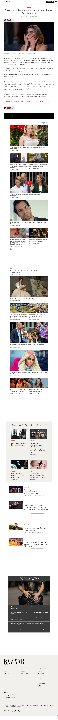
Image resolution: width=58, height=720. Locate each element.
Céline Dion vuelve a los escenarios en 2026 (19, 444)
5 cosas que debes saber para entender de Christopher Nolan (34, 492)
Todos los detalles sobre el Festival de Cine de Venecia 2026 (37, 475)
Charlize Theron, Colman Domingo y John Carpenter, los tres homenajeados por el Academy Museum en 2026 (38, 448)
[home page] (7, 2)
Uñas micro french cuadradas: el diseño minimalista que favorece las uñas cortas (29, 607)
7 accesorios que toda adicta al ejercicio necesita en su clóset (27, 629)
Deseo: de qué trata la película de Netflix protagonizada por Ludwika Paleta (35, 529)
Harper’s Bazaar (34, 16)
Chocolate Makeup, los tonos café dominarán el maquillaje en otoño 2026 (29, 613)
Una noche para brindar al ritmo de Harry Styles (18, 475)
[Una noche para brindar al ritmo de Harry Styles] (19, 464)
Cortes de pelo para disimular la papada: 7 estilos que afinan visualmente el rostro (27, 618)
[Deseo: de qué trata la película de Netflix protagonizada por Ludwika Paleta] (16, 526)
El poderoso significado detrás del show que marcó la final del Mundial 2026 (35, 544)
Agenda (29, 7)
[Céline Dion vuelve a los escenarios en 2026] (19, 434)
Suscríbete (50, 2)
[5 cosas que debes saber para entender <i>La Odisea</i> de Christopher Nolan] (16, 490)
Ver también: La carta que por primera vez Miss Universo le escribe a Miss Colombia (26, 101)
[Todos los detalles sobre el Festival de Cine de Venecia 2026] (38, 464)
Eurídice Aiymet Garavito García (37, 495)
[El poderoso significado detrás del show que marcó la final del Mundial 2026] (16, 542)
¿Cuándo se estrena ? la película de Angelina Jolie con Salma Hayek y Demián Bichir (36, 508)
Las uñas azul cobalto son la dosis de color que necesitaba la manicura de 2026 (27, 624)
